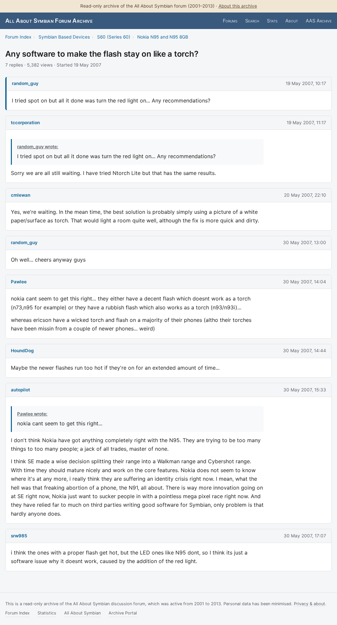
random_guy (25, 83)
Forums (230, 20)
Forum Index (18, 37)
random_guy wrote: (37, 146)
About (291, 20)
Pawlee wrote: (32, 413)
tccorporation (25, 122)
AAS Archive (319, 20)
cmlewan (20, 195)
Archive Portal (123, 613)
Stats (272, 20)
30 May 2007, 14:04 (304, 281)
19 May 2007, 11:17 (306, 122)
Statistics (47, 613)
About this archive (238, 6)
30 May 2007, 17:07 (305, 535)
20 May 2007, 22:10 (305, 195)
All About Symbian (82, 613)
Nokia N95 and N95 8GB (162, 37)
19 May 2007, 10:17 (306, 83)
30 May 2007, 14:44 (304, 350)
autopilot (20, 389)
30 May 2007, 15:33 (304, 389)
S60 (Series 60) (113, 37)
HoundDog (22, 350)
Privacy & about (309, 603)
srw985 (19, 535)
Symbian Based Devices (64, 37)
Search (252, 20)
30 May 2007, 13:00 (304, 242)
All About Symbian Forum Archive (48, 20)
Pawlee (19, 281)
